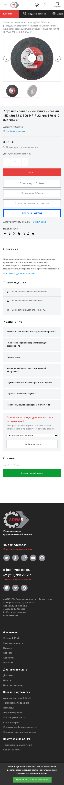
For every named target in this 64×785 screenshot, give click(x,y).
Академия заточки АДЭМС (17, 698)
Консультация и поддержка (17, 549)
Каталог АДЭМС (31, 22)
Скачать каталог (11, 750)
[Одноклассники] (10, 234)
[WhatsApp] (28, 234)
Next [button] (58, 59)
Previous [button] (6, 59)
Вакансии (8, 662)
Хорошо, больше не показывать (32, 779)
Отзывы (7, 648)
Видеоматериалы (12, 712)
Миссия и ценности (13, 643)
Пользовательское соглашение (19, 732)
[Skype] (19, 234)
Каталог (7, 13)
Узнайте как (39, 222)
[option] (32, 59)
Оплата (7, 680)
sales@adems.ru (15, 545)
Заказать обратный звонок (17, 580)
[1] (45, 5)
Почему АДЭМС (11, 638)
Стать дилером (11, 722)
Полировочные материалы (43, 26)
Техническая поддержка (16, 703)
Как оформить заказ (14, 717)
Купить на (27, 213)
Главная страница (12, 22)
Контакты (8, 658)
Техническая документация (17, 745)
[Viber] (24, 234)
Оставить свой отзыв (32, 473)
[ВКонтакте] (5, 234)
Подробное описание (14, 131)
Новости (7, 653)
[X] (14, 234)
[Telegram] (33, 234)
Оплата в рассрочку (13, 685)
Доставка (8, 675)
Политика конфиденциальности (20, 727)
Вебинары (8, 708)
